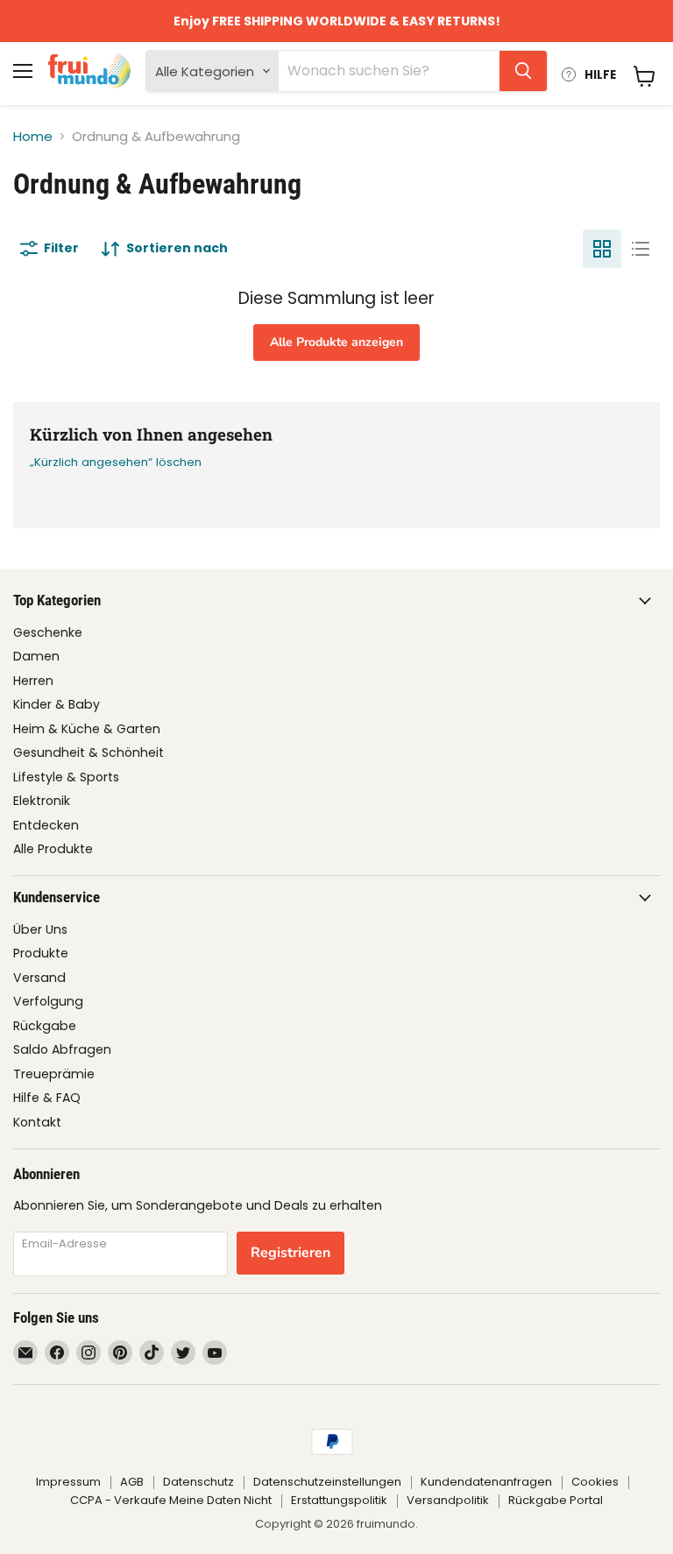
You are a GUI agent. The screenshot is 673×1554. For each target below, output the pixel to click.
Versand (39, 977)
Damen (36, 656)
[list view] (640, 249)
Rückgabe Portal (555, 1500)
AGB (132, 1481)
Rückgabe (44, 1026)
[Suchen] (523, 71)
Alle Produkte (53, 849)
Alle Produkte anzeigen (336, 342)
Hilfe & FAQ (47, 1097)
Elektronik (41, 800)
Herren (33, 680)
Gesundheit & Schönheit (88, 752)
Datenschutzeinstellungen (327, 1481)
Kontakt (37, 1122)
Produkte (40, 953)
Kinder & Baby (56, 704)
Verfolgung (48, 1001)
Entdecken (46, 825)
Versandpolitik (448, 1500)
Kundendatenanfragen (486, 1481)
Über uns (40, 929)
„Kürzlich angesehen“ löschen (116, 462)
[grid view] (602, 249)
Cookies (595, 1481)
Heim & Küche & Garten (86, 729)
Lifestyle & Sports (66, 777)
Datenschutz (198, 1481)
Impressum (68, 1481)
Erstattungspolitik (339, 1500)
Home (33, 136)
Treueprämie (54, 1074)
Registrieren (290, 1252)
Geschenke (47, 632)
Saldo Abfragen (62, 1049)
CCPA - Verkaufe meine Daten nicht (171, 1500)
